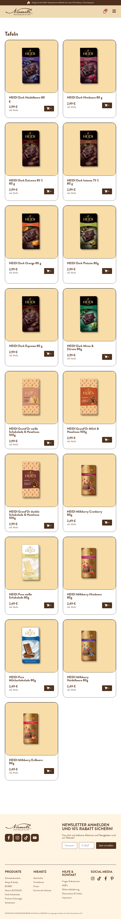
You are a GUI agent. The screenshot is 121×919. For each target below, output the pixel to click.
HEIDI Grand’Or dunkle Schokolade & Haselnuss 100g (24, 514)
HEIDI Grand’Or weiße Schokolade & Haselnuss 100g (24, 431)
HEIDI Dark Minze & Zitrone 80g (80, 347)
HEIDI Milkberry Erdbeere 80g (26, 761)
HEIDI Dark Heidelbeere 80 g (27, 99)
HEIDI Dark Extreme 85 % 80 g (26, 182)
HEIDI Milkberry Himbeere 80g (84, 596)
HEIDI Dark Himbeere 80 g (84, 97)
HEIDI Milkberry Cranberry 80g (84, 513)
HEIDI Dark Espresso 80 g (25, 346)
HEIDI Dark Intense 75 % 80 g (83, 182)
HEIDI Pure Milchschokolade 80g (22, 679)
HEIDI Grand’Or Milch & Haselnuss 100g (83, 430)
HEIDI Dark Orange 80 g (25, 263)
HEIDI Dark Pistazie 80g (83, 263)
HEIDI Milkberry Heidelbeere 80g (78, 679)
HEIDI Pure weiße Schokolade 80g (20, 596)
